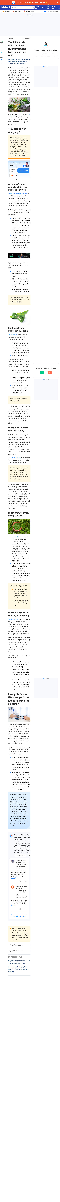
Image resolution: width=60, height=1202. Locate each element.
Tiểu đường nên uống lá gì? (16, 59)
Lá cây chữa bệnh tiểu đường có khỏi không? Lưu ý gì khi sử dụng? (19, 62)
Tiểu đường (10, 38)
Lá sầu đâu (15, 537)
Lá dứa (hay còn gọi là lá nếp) (17, 193)
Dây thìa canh (12, 334)
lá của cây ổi (16, 457)
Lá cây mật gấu (13, 619)
